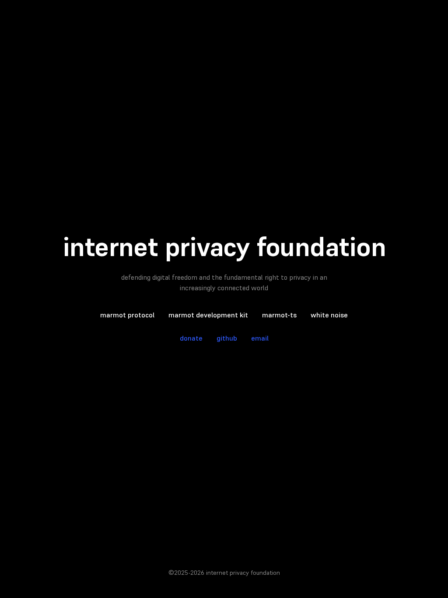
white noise (329, 314)
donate (191, 338)
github (227, 338)
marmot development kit (208, 314)
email (260, 338)
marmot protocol (127, 314)
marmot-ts (279, 314)
